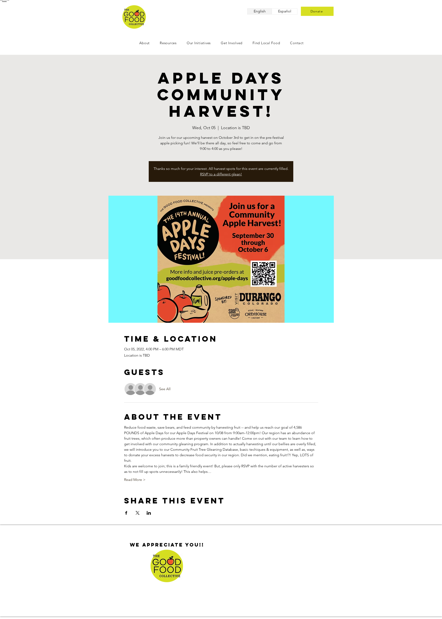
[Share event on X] (137, 513)
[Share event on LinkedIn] (149, 513)
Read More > (134, 479)
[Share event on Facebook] (126, 513)
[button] (232, 42)
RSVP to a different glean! (221, 174)
